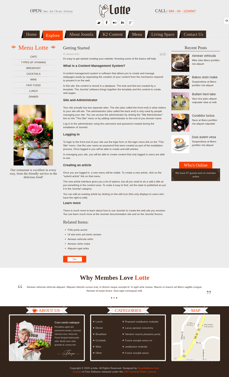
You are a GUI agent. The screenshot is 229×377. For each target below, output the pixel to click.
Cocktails (33, 73)
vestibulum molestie (136, 346)
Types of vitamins (33, 62)
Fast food (33, 85)
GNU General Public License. (140, 371)
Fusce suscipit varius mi (138, 340)
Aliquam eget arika (78, 248)
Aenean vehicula (204, 56)
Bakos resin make (205, 77)
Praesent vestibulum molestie (141, 321)
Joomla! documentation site (115, 214)
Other (99, 352)
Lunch (33, 91)
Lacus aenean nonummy (139, 327)
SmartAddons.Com (148, 368)
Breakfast (33, 68)
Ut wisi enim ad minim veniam (84, 234)
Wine (33, 79)
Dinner (33, 96)
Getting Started (76, 48)
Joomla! (76, 371)
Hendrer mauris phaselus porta (142, 334)
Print (161, 54)
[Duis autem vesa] (180, 144)
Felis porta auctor (77, 229)
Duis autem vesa (204, 137)
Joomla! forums (153, 214)
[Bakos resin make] (180, 82)
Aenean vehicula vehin (80, 239)
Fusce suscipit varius (137, 352)
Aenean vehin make (79, 243)
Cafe (33, 56)
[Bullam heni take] (180, 101)
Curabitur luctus (203, 115)
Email (164, 54)
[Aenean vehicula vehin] (180, 63)
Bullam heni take (204, 94)
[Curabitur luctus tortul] (180, 123)
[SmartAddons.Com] (114, 10)
